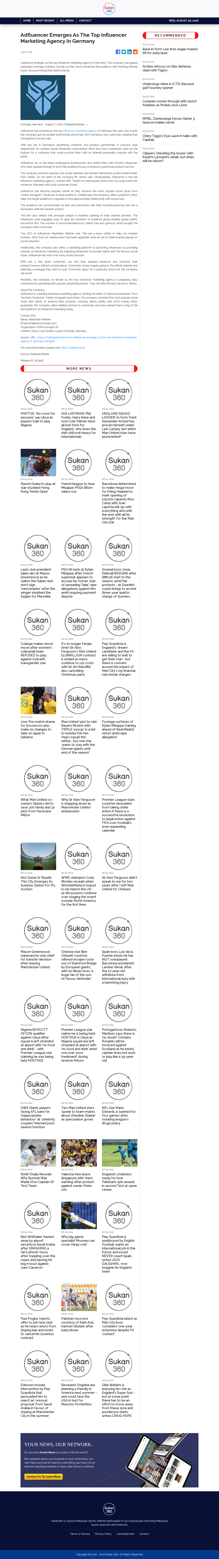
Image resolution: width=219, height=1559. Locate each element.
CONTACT (85, 20)
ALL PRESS (67, 20)
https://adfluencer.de (72, 347)
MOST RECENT (45, 20)
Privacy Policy (103, 1533)
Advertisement (125, 1533)
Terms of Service (80, 1533)
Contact (144, 1533)
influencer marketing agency (80, 130)
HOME (27, 20)
